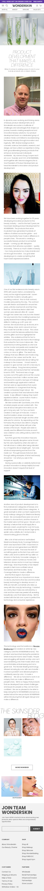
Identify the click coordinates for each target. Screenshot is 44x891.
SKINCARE (26, 10)
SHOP (24, 839)
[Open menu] (3, 5)
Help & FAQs (6, 878)
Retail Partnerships (29, 875)
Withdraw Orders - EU (10, 887)
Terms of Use (7, 881)
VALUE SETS (37, 10)
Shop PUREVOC (28, 856)
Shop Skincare (27, 850)
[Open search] (7, 5)
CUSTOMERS (6, 867)
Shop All (25, 844)
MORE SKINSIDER (22, 767)
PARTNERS (25, 867)
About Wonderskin (9, 844)
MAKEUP (14, 10)
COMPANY (5, 839)
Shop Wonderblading (30, 853)
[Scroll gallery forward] (41, 788)
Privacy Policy (7, 884)
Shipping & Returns (9, 875)
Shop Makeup (27, 847)
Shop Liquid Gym (28, 859)
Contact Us (6, 872)
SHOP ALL (5, 10)
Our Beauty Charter (9, 847)
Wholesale (26, 872)
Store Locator (27, 883)
